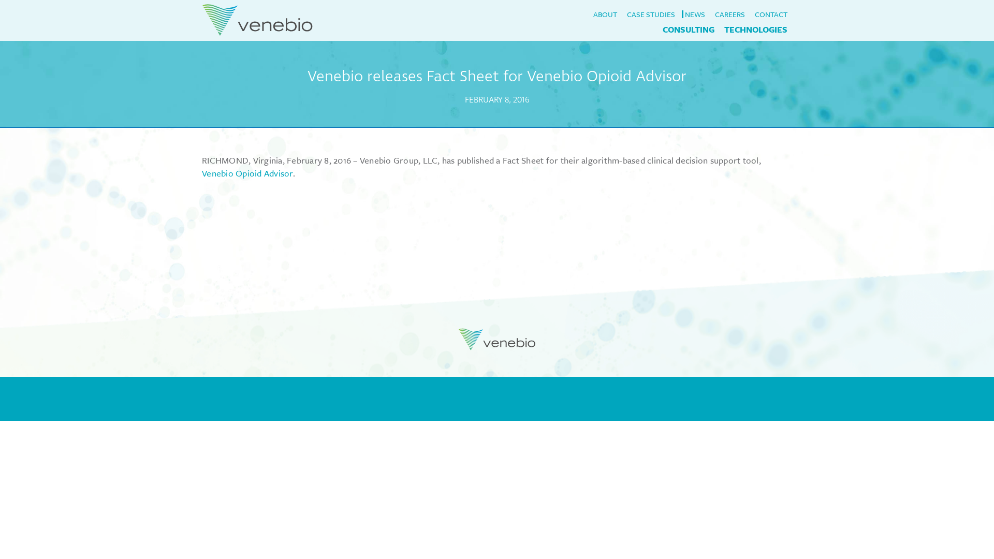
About (605, 14)
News (695, 14)
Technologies (755, 29)
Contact (771, 14)
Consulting (688, 29)
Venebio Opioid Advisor (247, 173)
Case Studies (651, 14)
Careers (730, 14)
